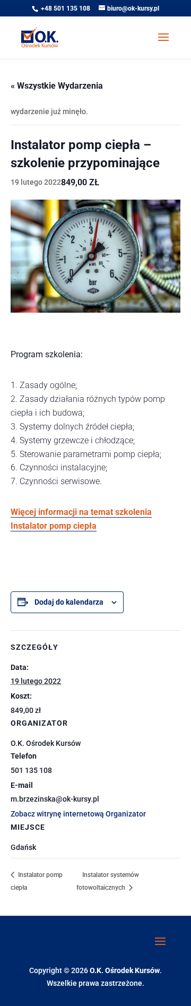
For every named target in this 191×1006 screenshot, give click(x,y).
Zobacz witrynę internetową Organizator (78, 814)
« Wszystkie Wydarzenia (57, 86)
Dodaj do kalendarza (68, 602)
